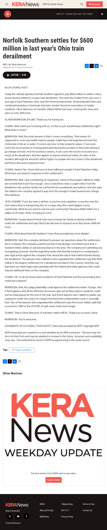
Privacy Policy (67, 517)
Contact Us (87, 510)
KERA (42, 504)
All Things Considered (21, 350)
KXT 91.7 (65, 510)
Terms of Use (88, 504)
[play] (7, 14)
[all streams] (103, 14)
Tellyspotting (67, 504)
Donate (95, 4)
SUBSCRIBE (53, 480)
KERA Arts (44, 517)
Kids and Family (46, 510)
